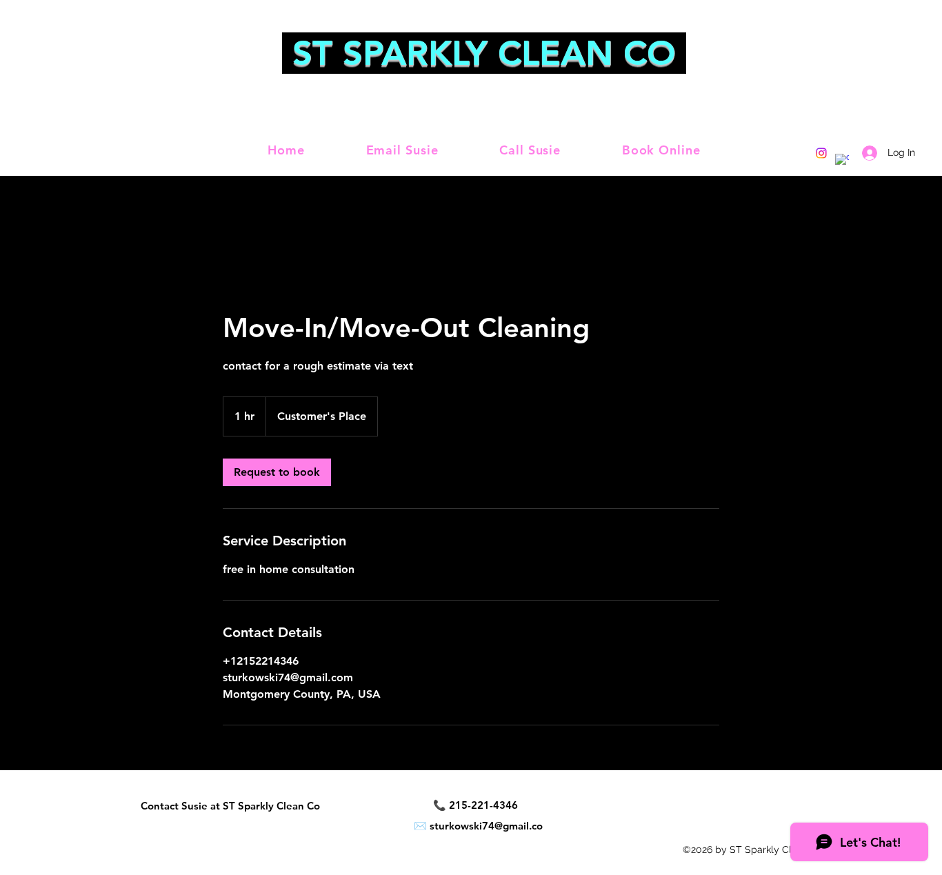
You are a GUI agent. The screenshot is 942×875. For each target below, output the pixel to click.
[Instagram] (821, 153)
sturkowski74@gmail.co (486, 825)
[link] (277, 472)
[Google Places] (842, 161)
